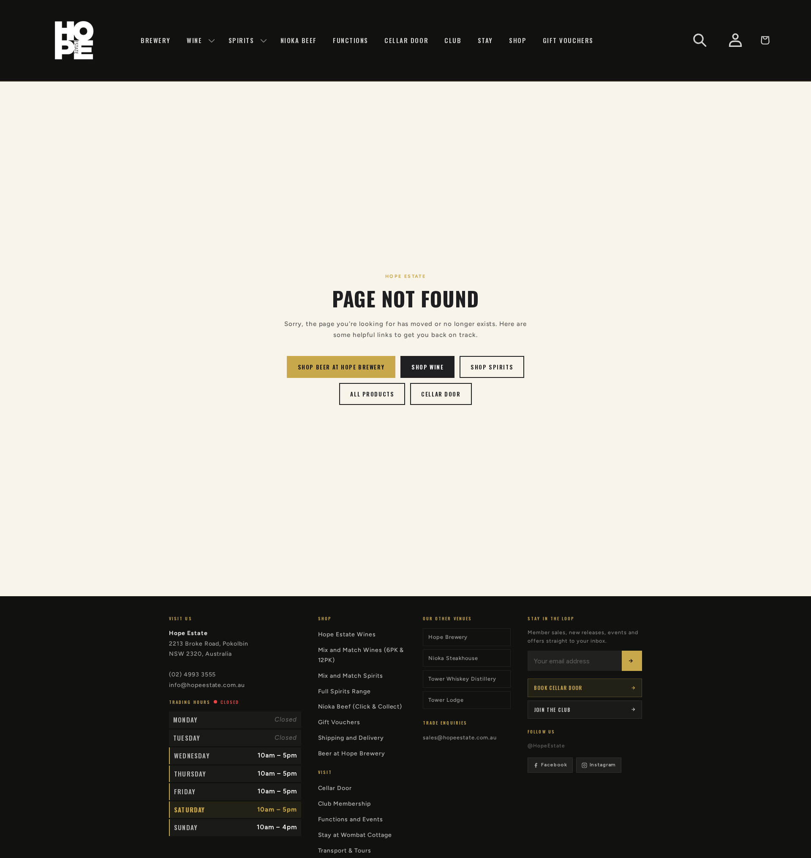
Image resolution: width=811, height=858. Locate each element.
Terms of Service (443, 500)
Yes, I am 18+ (362, 476)
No (448, 476)
